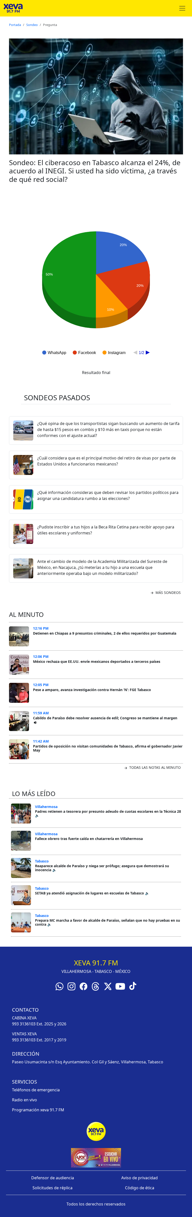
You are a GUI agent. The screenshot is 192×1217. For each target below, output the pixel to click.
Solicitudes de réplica (52, 1188)
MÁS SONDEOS (167, 592)
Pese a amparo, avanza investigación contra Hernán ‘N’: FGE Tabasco (92, 689)
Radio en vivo (24, 1100)
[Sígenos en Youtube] (120, 986)
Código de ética (139, 1188)
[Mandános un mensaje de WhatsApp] (60, 986)
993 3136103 (24, 1024)
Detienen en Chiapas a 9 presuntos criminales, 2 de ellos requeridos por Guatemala (104, 633)
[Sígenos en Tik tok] (132, 985)
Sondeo (32, 24)
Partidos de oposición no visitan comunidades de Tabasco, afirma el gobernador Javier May (107, 748)
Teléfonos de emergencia (36, 1090)
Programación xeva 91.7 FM (38, 1110)
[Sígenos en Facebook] (84, 986)
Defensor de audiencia (52, 1178)
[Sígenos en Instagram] (72, 986)
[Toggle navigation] (182, 8)
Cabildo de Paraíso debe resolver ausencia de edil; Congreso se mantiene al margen (105, 718)
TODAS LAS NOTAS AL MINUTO (154, 767)
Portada (15, 24)
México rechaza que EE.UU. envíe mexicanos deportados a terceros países (96, 661)
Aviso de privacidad (139, 1178)
